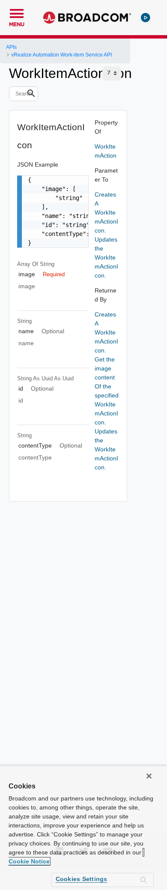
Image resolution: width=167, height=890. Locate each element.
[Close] (149, 776)
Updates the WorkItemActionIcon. (106, 257)
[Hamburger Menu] (17, 12)
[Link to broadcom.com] (87, 17)
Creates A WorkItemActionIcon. (106, 212)
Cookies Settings (81, 878)
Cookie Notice (29, 861)
